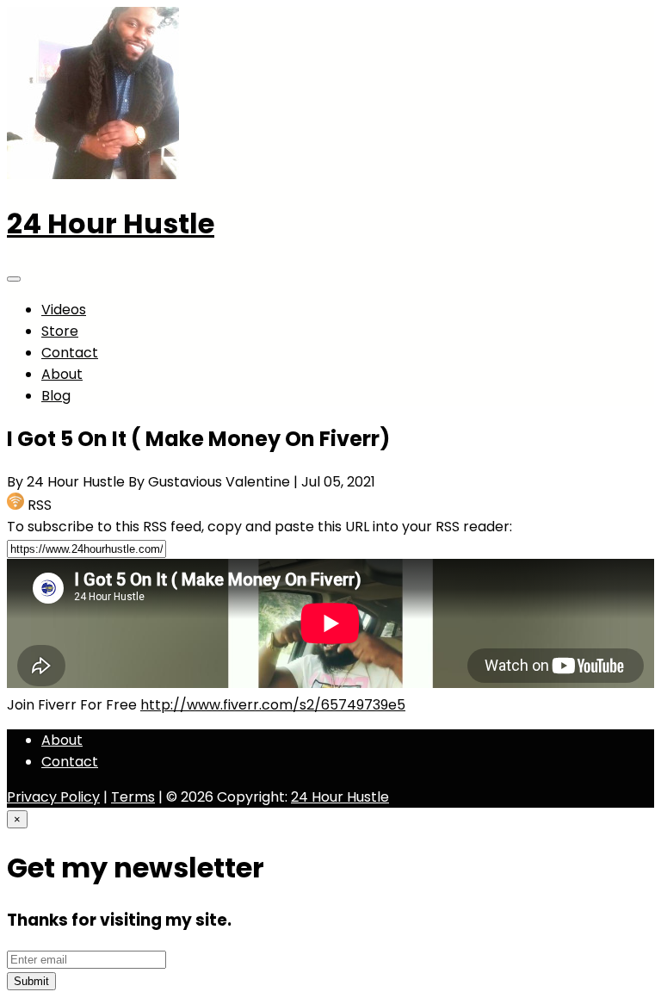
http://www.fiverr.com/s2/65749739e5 (272, 705)
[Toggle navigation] (14, 279)
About (62, 374)
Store (59, 331)
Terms (133, 797)
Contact (69, 353)
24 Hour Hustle (110, 223)
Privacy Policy (53, 797)
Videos (63, 309)
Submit (31, 981)
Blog (56, 396)
